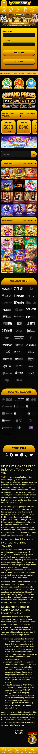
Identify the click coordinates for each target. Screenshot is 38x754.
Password (7, 40)
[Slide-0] (15, 23)
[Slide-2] (22, 23)
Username (7, 31)
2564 (23, 127)
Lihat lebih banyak (27, 113)
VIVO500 (5, 477)
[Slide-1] (19, 23)
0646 (8, 127)
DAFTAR (19, 52)
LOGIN (19, 61)
